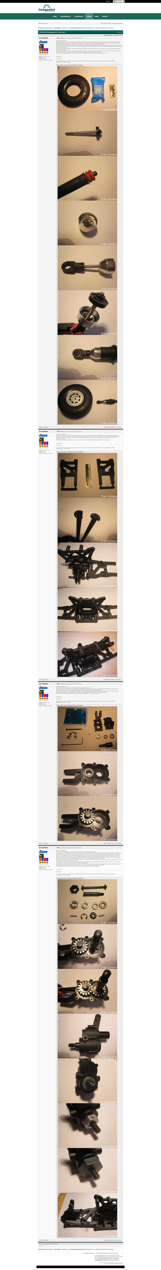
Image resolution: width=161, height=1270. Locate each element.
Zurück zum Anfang (43, 427)
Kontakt (108, 1)
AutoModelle (78, 16)
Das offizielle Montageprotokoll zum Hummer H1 (81, 28)
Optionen (119, 32)
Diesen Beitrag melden (109, 427)
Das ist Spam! (118, 427)
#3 (58, 684)
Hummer (64, 28)
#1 (58, 38)
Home (55, 16)
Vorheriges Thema (108, 35)
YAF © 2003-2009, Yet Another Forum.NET (115, 1262)
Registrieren (120, 23)
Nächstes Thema (118, 35)
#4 (58, 847)
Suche (102, 23)
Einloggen (114, 23)
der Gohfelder (43, 38)
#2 (58, 431)
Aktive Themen (107, 23)
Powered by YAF (102, 1262)
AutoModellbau (57, 28)
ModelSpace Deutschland (45, 28)
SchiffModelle (65, 16)
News (97, 16)
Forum (89, 16)
